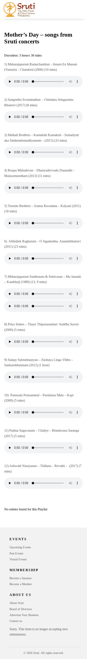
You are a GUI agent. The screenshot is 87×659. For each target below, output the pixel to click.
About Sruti (17, 603)
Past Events (16, 553)
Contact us (16, 621)
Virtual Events (18, 559)
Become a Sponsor (21, 578)
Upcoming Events (20, 547)
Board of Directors (21, 609)
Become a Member (21, 584)
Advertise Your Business (24, 615)
